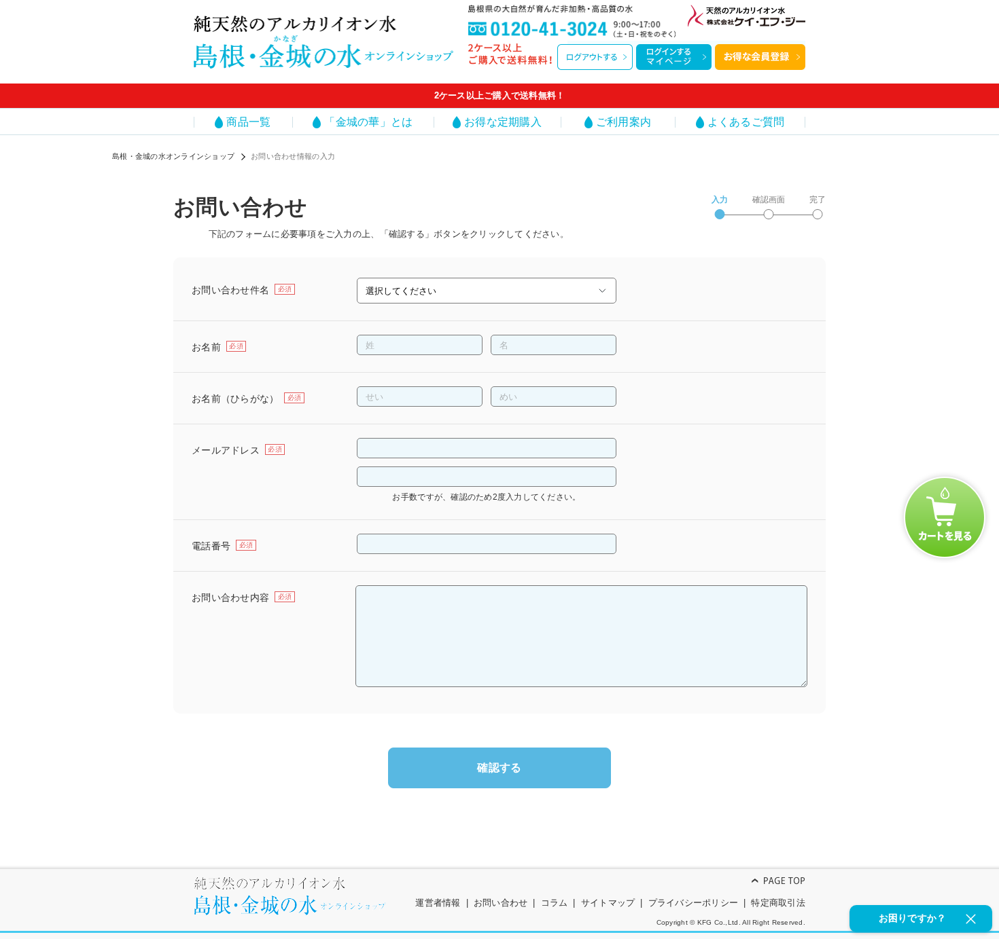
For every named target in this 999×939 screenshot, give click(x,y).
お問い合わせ (501, 903)
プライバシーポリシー (693, 903)
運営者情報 (437, 903)
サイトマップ (608, 903)
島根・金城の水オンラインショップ (173, 156)
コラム (554, 903)
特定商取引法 (778, 903)
